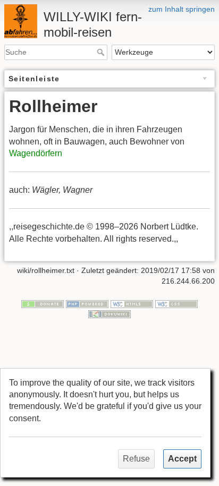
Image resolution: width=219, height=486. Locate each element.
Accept (182, 458)
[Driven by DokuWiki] (109, 314)
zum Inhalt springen (181, 9)
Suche (102, 52)
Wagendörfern (35, 153)
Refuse (136, 458)
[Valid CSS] (176, 303)
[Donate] (42, 303)
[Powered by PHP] (87, 303)
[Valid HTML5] (132, 303)
